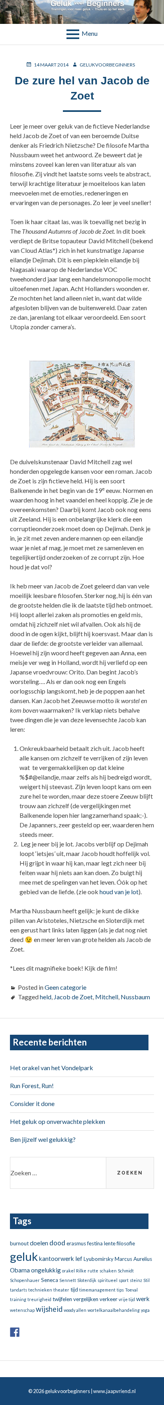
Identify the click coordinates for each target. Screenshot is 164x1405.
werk (143, 1298)
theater (61, 1289)
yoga (145, 1310)
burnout (19, 1243)
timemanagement (97, 1289)
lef (78, 1258)
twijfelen (62, 1299)
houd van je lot (119, 891)
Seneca (49, 1280)
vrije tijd (127, 1299)
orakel (68, 1270)
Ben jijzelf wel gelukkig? (43, 1139)
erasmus (76, 1243)
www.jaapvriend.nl (114, 1391)
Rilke (81, 1270)
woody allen (75, 1310)
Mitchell (106, 997)
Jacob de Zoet (73, 997)
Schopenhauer (25, 1280)
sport (124, 1280)
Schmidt (126, 1270)
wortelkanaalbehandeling (114, 1310)
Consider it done (32, 1103)
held (45, 997)
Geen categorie (65, 987)
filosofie (126, 1243)
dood (57, 1243)
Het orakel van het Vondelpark (51, 1067)
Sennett (67, 1280)
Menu (90, 33)
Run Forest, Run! (32, 1085)
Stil (146, 1280)
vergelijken (85, 1299)
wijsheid (49, 1309)
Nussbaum (135, 997)
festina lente (101, 1243)
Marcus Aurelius (133, 1259)
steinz (136, 1280)
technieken (40, 1289)
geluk (24, 1256)
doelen (39, 1243)
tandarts (18, 1289)
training (18, 1299)
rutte (93, 1270)
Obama (20, 1270)
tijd (74, 1289)
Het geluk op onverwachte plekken (57, 1121)
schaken (108, 1270)
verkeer (108, 1299)
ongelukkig (46, 1270)
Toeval (131, 1289)
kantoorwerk (56, 1258)
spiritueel (107, 1280)
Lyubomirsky (98, 1259)
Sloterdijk (86, 1280)
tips (120, 1289)
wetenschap (22, 1310)
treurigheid (39, 1299)
